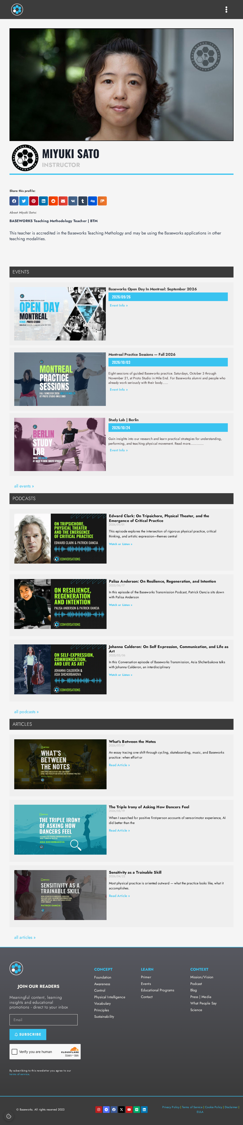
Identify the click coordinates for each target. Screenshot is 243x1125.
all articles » (25, 937)
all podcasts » (26, 712)
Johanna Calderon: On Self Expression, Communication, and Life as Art (168, 649)
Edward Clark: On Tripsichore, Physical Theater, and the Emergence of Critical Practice (159, 518)
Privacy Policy (170, 1107)
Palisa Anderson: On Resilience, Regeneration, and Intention (162, 581)
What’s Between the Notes (132, 741)
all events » (24, 486)
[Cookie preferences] (9, 1116)
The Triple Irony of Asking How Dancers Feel (149, 807)
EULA (200, 1112)
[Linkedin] (144, 1109)
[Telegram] (106, 1109)
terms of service (19, 1074)
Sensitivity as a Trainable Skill (135, 872)
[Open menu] (226, 9)
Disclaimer (231, 1107)
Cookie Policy (213, 1107)
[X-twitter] (121, 1109)
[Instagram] (98, 1109)
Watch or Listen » (120, 544)
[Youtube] (129, 1109)
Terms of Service (192, 1107)
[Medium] (136, 1109)
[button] (14, 200)
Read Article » (119, 765)
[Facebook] (114, 1109)
